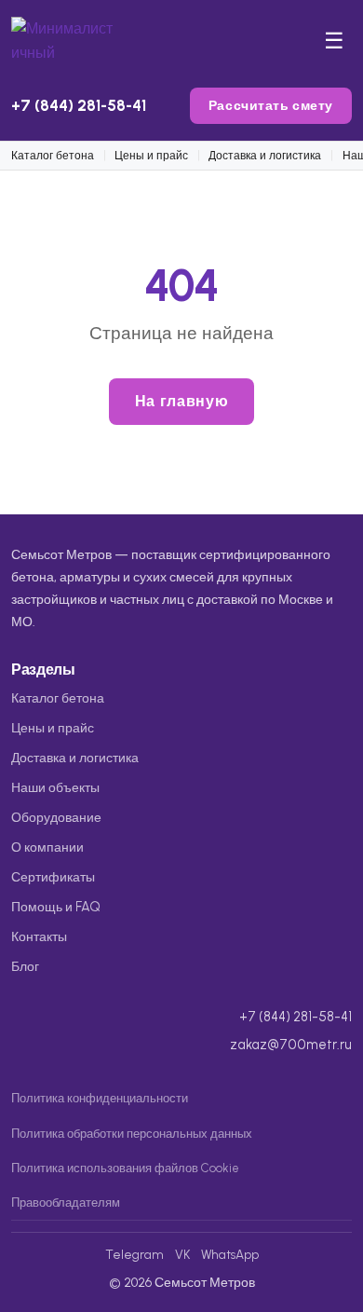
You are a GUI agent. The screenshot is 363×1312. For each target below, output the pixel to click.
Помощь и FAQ (56, 906)
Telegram (134, 1254)
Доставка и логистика (264, 155)
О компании (47, 847)
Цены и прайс (151, 155)
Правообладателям (65, 1203)
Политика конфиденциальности (99, 1098)
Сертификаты (53, 876)
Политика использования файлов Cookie (125, 1168)
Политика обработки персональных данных (131, 1134)
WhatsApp (230, 1254)
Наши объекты (55, 787)
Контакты (39, 936)
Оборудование (56, 817)
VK (182, 1254)
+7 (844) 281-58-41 (78, 105)
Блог (25, 966)
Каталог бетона (52, 155)
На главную (181, 401)
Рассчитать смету (270, 105)
